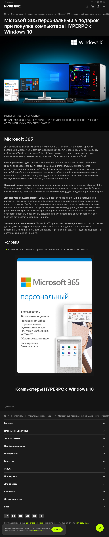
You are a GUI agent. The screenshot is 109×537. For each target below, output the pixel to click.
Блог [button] (6, 506)
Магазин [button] (8, 423)
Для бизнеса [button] (10, 484)
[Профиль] (98, 6)
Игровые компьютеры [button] (16, 430)
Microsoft (10, 407)
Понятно (57, 529)
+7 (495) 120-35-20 (97, 2)
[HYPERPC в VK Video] (34, 515)
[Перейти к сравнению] (87, 6)
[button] (8, 2)
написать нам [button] (82, 523)
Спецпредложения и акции (40, 14)
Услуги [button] (7, 468)
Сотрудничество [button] (13, 499)
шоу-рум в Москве (34, 523)
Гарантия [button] (9, 461)
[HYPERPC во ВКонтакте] (27, 515)
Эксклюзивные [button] (12, 438)
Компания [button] (9, 491)
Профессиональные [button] (14, 446)
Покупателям (17, 14)
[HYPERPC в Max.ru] (13, 515)
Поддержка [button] (10, 476)
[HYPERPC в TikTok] (6, 515)
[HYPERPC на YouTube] (20, 515)
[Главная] (5, 14)
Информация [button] (11, 453)
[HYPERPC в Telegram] (41, 515)
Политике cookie (37, 531)
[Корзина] (92, 6)
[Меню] (104, 6)
